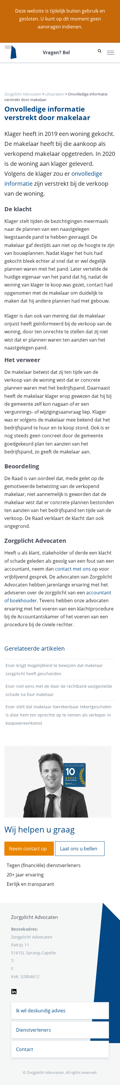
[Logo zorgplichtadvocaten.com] (10, 52)
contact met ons (73, 569)
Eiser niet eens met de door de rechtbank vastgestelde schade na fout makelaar (59, 690)
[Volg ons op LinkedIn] (14, 990)
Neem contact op (28, 848)
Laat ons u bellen (78, 848)
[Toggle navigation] (110, 52)
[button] (99, 52)
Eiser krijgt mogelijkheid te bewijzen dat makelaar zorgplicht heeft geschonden (54, 669)
